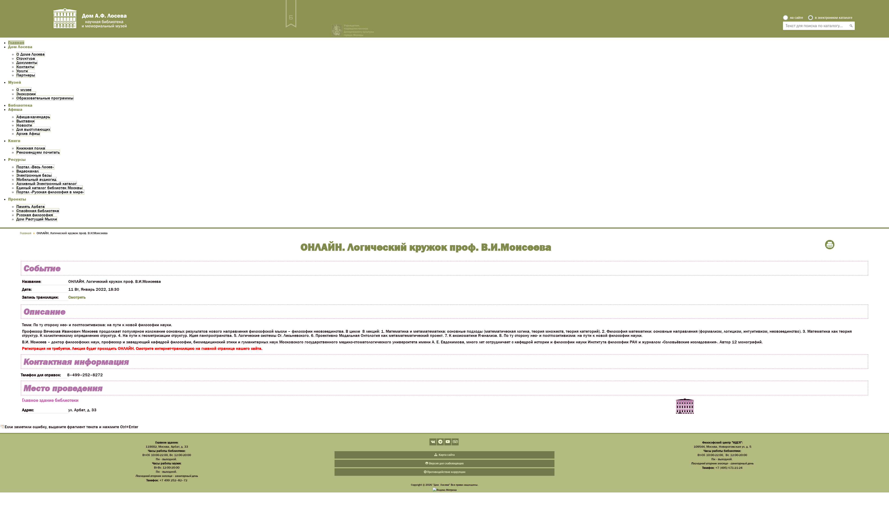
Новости (24, 125)
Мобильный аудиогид (36, 179)
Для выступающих (33, 129)
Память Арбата (30, 206)
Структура (25, 58)
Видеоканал (27, 171)
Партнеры (25, 75)
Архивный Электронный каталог (46, 183)
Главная (16, 42)
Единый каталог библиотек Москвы (49, 187)
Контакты (25, 66)
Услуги (22, 71)
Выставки (25, 121)
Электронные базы (34, 175)
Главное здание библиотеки (50, 400)
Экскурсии (26, 94)
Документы (26, 62)
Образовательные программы (44, 98)
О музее (23, 89)
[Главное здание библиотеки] (685, 406)
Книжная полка (30, 148)
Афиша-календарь (33, 117)
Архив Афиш (28, 133)
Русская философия (34, 215)
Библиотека (20, 105)
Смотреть (77, 297)
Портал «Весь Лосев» (35, 167)
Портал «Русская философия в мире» (50, 192)
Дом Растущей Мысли (36, 219)
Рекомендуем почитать (38, 152)
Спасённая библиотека (37, 210)
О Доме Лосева (30, 54)
